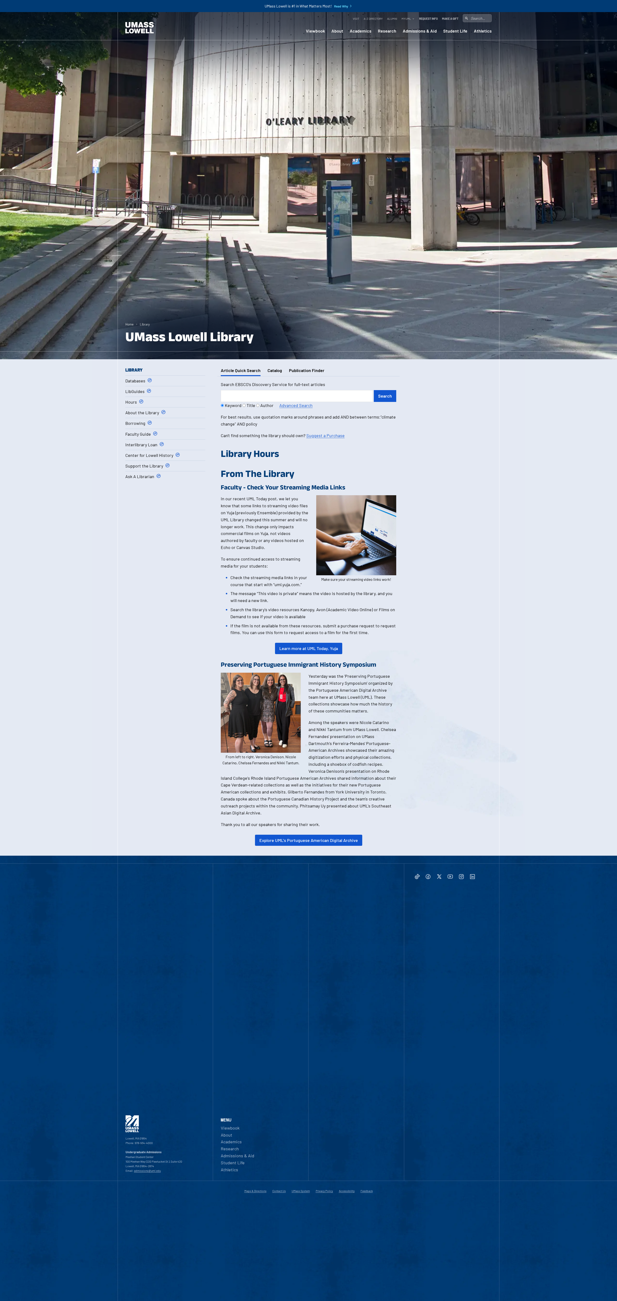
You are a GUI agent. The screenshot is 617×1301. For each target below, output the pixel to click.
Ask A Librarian (139, 476)
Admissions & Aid (420, 31)
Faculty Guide (138, 434)
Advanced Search (296, 405)
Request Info (428, 18)
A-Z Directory (373, 18)
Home (129, 324)
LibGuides (135, 391)
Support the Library (144, 465)
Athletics (483, 31)
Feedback (367, 1191)
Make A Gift (450, 18)
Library (145, 324)
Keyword (233, 405)
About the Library (142, 412)
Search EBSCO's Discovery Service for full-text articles (273, 384)
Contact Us (279, 1191)
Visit (356, 18)
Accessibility (347, 1191)
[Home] (139, 28)
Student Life (455, 31)
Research (387, 31)
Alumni (392, 18)
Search (385, 396)
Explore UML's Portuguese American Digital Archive (308, 840)
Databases (135, 380)
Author (267, 405)
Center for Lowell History (149, 455)
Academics (360, 31)
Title (251, 405)
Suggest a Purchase (325, 435)
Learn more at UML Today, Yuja (308, 648)
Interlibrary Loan (141, 444)
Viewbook (315, 31)
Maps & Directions (255, 1191)
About (337, 31)
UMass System (301, 1191)
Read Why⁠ (341, 6)
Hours (131, 402)
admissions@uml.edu (147, 1170)
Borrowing (135, 423)
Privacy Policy (324, 1191)
